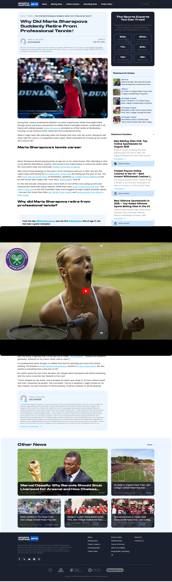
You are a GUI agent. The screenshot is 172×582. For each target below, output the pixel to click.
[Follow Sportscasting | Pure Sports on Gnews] (39, 559)
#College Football (51, 524)
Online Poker (106, 4)
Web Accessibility (118, 548)
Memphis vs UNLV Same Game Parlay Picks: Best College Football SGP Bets (85, 518)
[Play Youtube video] (86, 291)
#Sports (149, 493)
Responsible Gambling (120, 551)
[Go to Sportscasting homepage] (28, 4)
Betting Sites (56, 4)
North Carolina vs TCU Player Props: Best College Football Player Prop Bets (38, 518)
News (44, 4)
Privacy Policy (116, 537)
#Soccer (102, 493)
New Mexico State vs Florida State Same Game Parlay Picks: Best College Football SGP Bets (132, 518)
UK (112, 555)
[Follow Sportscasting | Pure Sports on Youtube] (29, 559)
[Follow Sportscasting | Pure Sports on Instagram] (34, 559)
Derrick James (124, 164)
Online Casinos (72, 4)
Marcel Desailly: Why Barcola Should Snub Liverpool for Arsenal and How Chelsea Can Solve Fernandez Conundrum (61, 488)
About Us (138, 537)
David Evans (118, 493)
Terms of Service (118, 544)
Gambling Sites (90, 4)
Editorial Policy (116, 541)
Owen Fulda (24, 493)
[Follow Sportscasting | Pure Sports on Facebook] (19, 559)
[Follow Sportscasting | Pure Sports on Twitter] (24, 559)
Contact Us (139, 541)
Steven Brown (123, 193)
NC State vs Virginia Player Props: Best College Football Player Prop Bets (132, 486)
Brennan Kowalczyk (74, 523)
